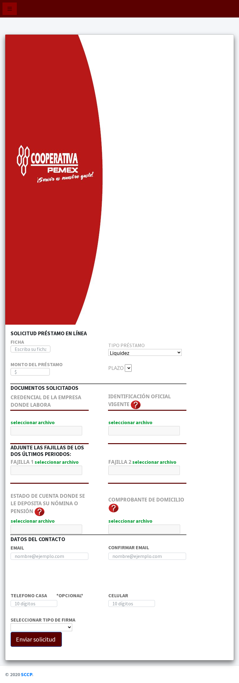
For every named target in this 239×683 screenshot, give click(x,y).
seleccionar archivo (33, 422)
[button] (9, 8)
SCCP (26, 674)
